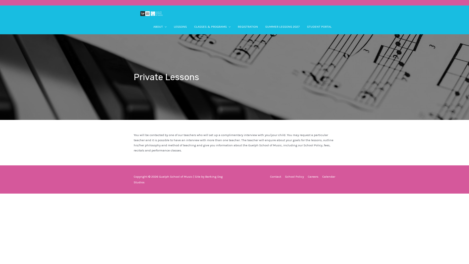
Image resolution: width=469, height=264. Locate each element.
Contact (275, 176)
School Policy (294, 176)
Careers (313, 176)
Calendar (328, 176)
